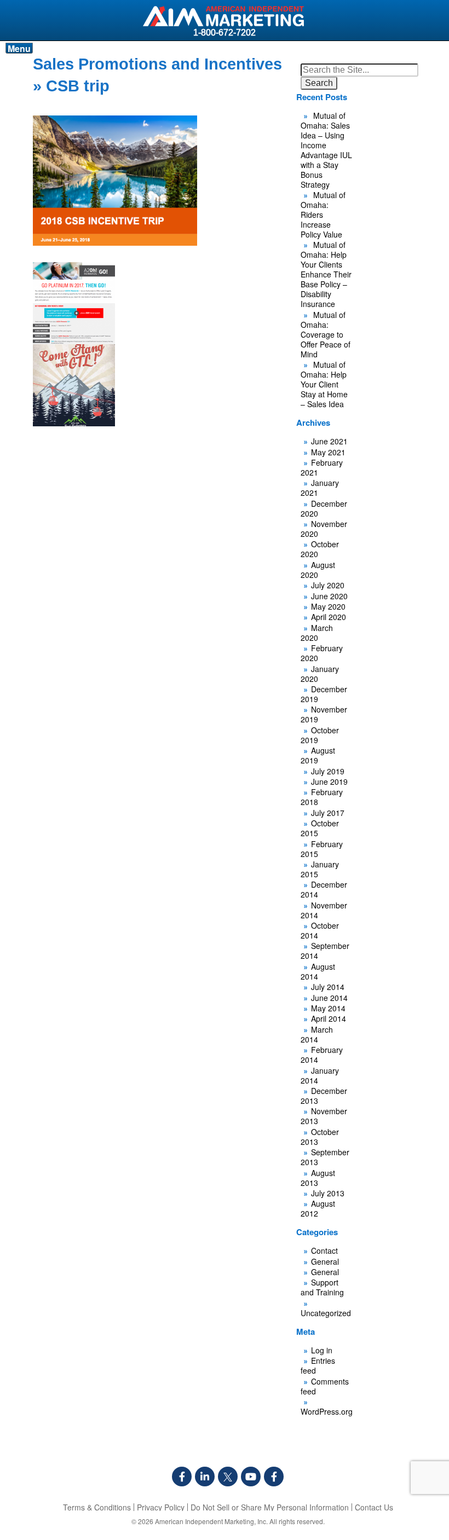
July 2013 (327, 1193)
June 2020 (329, 595)
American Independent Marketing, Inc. (211, 1521)
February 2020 (322, 652)
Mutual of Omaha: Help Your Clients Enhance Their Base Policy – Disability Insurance (326, 274)
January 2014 (320, 1075)
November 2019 (324, 714)
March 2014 (317, 1034)
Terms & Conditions (97, 1507)
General (325, 1261)
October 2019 (320, 735)
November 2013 (324, 1115)
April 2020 (328, 616)
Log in (321, 1350)
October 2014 (320, 930)
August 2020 (318, 569)
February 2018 (322, 796)
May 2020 (328, 606)
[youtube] (251, 1476)
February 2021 (322, 467)
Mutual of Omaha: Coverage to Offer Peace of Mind (325, 334)
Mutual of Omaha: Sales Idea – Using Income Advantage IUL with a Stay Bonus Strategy (326, 150)
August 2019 (318, 755)
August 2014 (318, 971)
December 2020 (324, 508)
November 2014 (324, 910)
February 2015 (322, 848)
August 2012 (318, 1208)
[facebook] (182, 1476)
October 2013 (320, 1136)
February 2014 (322, 1054)
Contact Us (374, 1507)
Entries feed (318, 1365)
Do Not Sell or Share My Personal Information (270, 1507)
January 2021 (320, 487)
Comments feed (325, 1386)
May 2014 (328, 1008)
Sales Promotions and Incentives (157, 64)
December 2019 (324, 694)
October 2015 (320, 828)
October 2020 (320, 549)
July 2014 (327, 986)
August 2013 (318, 1177)
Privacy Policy (161, 1507)
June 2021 (329, 441)
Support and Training (322, 1287)
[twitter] (228, 1476)
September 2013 (325, 1157)
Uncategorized (326, 1312)
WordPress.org (327, 1411)
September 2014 (325, 950)
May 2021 (328, 452)
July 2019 (327, 771)
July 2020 (327, 585)
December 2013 (324, 1095)
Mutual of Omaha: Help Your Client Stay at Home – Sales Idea (324, 384)
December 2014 (324, 889)
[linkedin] (205, 1476)
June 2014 (329, 997)
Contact (324, 1250)
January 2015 (320, 869)
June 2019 (329, 781)
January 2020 (320, 673)
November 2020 (324, 528)
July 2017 (327, 812)
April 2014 (328, 1018)
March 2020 (317, 632)
